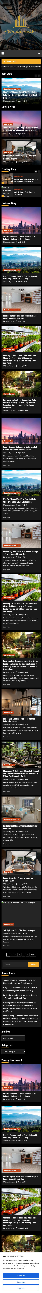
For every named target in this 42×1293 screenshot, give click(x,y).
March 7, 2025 (22, 101)
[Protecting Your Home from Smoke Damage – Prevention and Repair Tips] (21, 299)
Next (32, 954)
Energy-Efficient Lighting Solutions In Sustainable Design (26, 193)
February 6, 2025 (23, 366)
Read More (6, 465)
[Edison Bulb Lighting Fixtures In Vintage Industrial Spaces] (21, 702)
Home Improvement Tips (11, 92)
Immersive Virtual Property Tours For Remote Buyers (19, 157)
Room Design (18, 176)
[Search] (39, 53)
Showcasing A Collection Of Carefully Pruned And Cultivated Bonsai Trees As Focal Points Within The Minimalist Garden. (21, 774)
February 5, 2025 (23, 410)
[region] (21, 1272)
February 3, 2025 (23, 779)
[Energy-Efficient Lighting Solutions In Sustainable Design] (7, 191)
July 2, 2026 (21, 134)
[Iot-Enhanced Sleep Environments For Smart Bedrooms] (21, 810)
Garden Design (9, 349)
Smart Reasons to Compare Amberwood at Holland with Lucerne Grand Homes (20, 129)
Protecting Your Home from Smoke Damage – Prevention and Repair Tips (20, 96)
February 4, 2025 (23, 724)
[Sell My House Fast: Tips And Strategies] (7, 178)
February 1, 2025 (22, 162)
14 (27, 954)
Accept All (21, 1276)
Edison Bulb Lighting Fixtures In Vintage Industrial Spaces (19, 720)
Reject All (21, 1288)
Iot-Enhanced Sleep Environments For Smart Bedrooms (20, 827)
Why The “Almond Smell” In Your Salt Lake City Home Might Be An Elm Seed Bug (20, 277)
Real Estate (8, 124)
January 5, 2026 (22, 282)
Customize (21, 1282)
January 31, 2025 (23, 933)
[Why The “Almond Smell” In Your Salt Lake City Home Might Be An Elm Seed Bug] (21, 260)
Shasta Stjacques (10, 101)
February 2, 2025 (23, 832)
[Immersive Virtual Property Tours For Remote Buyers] (21, 862)
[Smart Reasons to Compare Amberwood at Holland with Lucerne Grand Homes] (21, 220)
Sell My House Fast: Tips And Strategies (24, 180)
